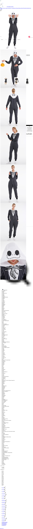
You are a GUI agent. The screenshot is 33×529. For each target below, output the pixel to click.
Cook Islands (4, 327)
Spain (3, 432)
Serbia (3, 461)
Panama (3, 409)
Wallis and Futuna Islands (5, 458)
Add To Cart (1, 528)
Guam (3, 355)
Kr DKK (3, 509)
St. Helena (3, 433)
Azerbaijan (3, 301)
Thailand (3, 442)
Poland (3, 414)
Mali (2, 384)
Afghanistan (3, 290)
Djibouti (3, 333)
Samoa (3, 421)
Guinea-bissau (4, 357)
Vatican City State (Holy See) (6, 455)
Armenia (3, 298)
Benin (3, 307)
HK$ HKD (3, 500)
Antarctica (3, 296)
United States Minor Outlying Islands (7, 452)
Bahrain (3, 303)
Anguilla (3, 295)
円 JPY (3, 498)
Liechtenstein (4, 377)
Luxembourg (4, 378)
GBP (2, 472)
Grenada (3, 353)
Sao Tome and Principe (5, 422)
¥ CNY (3, 496)
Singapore (3, 426)
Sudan (3, 435)
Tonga (3, 444)
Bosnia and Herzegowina (5, 310)
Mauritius (3, 388)
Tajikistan (3, 440)
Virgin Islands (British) (5, 457)
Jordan (3, 368)
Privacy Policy (4, 523)
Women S (2, 39)
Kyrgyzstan (3, 373)
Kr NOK (3, 513)
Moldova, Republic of (5, 391)
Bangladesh (3, 304)
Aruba (3, 299)
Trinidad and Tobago (5, 445)
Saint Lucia (3, 419)
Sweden (3, 438)
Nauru (3, 397)
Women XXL (18, 39)
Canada (3, 318)
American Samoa (4, 293)
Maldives (3, 383)
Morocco (3, 394)
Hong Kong (3, 361)
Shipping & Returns (4, 522)
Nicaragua (3, 402)
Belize (3, 306)
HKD (3, 476)
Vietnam (3, 456)
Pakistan (3, 407)
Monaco (3, 392)
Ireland (3, 364)
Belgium (3, 305)
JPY (2, 475)
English (3, 467)
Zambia (3, 462)
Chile (3, 322)
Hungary (3, 362)
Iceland (3, 363)
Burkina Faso (4, 315)
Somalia (3, 429)
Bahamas (3, 302)
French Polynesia (4, 346)
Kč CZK (3, 515)
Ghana (3, 351)
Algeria (3, 292)
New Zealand (4, 401)
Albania (3, 291)
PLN (2, 483)
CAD (3, 473)
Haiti (2, 359)
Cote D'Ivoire (4, 329)
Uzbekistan (3, 454)
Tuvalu (3, 448)
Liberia (3, 375)
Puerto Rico (3, 415)
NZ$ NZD (3, 502)
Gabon (3, 348)
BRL (2, 485)
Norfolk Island (4, 405)
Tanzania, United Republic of (6, 441)
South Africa (4, 430)
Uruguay (3, 453)
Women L (10, 39)
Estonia (3, 340)
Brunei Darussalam (4, 313)
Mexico (3, 389)
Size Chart (31, 37)
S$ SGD (3, 504)
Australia (3, 300)
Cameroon (3, 317)
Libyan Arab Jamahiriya (5, 376)
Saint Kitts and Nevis (5, 418)
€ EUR (3, 489)
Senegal (3, 424)
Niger (3, 403)
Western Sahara (4, 459)
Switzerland (3, 439)
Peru (2, 411)
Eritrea (3, 339)
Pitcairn (3, 413)
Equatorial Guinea (4, 338)
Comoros (3, 326)
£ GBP (3, 491)
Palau (3, 408)
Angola (3, 294)
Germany (3, 350)
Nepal (3, 398)
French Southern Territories (5, 347)
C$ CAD (3, 493)
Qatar (3, 416)
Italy (2, 366)
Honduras (3, 360)
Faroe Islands (4, 342)
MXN (3, 484)
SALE (11, 6)
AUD (3, 474)
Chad (3, 321)
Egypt (3, 337)
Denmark (3, 332)
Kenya (3, 370)
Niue (2, 404)
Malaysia (3, 382)
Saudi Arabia (4, 423)
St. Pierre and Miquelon (5, 434)
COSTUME (8, 6)
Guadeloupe (3, 354)
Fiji (2, 343)
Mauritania (3, 387)
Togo (2, 443)
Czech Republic (4, 331)
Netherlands (3, 399)
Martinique (3, 386)
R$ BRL (3, 520)
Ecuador (3, 336)
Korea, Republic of (4, 371)
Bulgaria (3, 314)
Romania (3, 417)
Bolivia (3, 309)
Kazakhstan (3, 369)
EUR (2, 471)
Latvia (3, 374)
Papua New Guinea (4, 410)
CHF (2, 479)
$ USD (3, 487)
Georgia (3, 349)
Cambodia (3, 316)
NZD (3, 477)
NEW (12, 6)
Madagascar (3, 381)
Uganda (3, 449)
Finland (3, 344)
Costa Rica (3, 328)
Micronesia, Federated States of (6, 390)
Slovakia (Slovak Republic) (6, 427)
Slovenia (3, 428)
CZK (2, 482)
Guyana (3, 358)
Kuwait (3, 372)
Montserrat (3, 393)
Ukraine (3, 450)
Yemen (3, 460)
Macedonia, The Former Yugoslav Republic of (8, 380)
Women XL (14, 39)
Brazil (3, 312)
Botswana (3, 311)
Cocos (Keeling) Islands (5, 324)
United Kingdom (4, 451)
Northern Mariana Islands (5, 406)
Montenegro (3, 464)
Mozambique (4, 395)
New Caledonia (4, 400)
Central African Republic (5, 320)
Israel (3, 365)
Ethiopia (3, 341)
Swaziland (3, 437)
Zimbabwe (3, 463)
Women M (6, 39)
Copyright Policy (4, 524)
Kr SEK (3, 511)
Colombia (3, 325)
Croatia (3, 330)
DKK (3, 480)
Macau (3, 379)
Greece (3, 352)
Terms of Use (4, 525)
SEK (2, 481)
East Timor (3, 335)
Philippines (3, 412)
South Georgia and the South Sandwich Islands (8, 431)
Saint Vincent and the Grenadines (6, 420)
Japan (3, 367)
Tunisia (3, 446)
